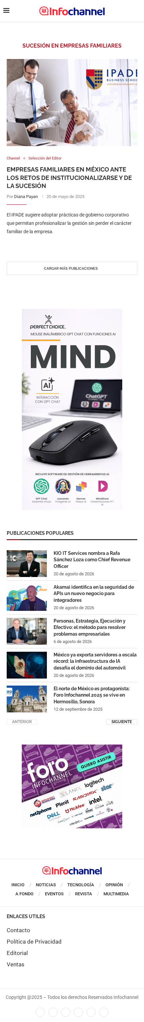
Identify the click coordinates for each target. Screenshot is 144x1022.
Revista (83, 893)
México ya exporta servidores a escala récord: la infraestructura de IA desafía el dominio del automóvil (95, 661)
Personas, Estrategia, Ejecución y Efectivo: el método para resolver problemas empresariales (90, 627)
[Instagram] (104, 1012)
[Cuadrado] (72, 748)
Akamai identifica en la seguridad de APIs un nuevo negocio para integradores (94, 593)
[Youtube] (78, 1012)
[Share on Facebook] (65, 245)
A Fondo (24, 893)
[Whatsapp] (91, 1012)
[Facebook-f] (40, 1012)
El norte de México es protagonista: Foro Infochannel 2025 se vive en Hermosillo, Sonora (92, 695)
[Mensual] (72, 312)
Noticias (46, 884)
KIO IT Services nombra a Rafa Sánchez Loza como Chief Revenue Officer (92, 560)
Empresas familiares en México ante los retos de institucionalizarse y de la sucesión (69, 177)
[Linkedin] (65, 1012)
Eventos (54, 893)
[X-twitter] (53, 1012)
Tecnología (80, 884)
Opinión (114, 884)
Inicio (17, 884)
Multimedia (116, 893)
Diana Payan (26, 196)
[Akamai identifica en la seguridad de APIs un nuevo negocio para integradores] (27, 597)
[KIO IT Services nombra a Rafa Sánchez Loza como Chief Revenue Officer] (27, 563)
